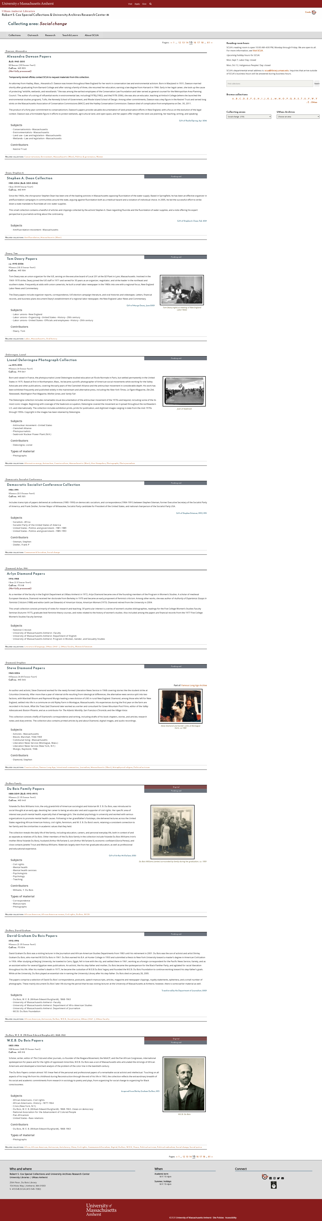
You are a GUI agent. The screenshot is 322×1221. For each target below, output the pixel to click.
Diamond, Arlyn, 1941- (17, 568)
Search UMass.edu (150, 3)
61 (208, 42)
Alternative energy (33, 463)
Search (316, 84)
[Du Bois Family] (173, 858)
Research (50, 35)
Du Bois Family (14, 783)
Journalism (85, 767)
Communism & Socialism (35, 552)
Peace (136, 1147)
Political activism (142, 767)
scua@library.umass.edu (277, 70)
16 (195, 42)
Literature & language (34, 646)
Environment (46, 156)
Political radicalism (166, 1147)
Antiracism (47, 1019)
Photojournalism (127, 463)
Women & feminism (83, 646)
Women (99, 156)
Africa (27, 1147)
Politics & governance (85, 156)
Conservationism (32, 156)
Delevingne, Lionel (16, 354)
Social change (53, 552)
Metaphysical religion (123, 767)
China (73, 1147)
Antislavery (64, 1147)
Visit (130, 4)
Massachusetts (38, 338)
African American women (53, 914)
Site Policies (218, 1217)
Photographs (113, 463)
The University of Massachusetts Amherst (28, 4)
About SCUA (92, 35)
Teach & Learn (70, 35)
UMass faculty (67, 646)
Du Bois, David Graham (18, 930)
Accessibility (230, 1217)
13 (183, 42)
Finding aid (176, 176)
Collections (15, 35)
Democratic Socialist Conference (24, 479)
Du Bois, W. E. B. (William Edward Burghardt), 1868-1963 (36, 1035)
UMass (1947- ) (53, 646)
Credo (308, 12)
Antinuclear (48, 463)
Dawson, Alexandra (16, 51)
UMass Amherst (40, 1177)
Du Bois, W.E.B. (83, 914)
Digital (176, 787)
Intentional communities (68, 767)
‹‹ (171, 42)
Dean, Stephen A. (15, 172)
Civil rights (70, 914)
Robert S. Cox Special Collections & (54, 15)
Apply (137, 4)
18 (202, 42)
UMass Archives (286, 112)
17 (198, 42)
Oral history (51, 338)
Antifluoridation (31, 237)
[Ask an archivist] (107, 15)
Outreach (33, 35)
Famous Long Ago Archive (194, 685)
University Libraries (19, 1177)
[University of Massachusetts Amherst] (123, 1210)
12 (179, 42)
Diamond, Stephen (16, 662)
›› (212, 42)
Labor (27, 338)
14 (187, 42)
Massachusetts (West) (63, 156)
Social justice (74, 1019)
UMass (314, 102)
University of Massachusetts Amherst (193, 1217)
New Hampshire (98, 463)
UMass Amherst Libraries (18, 11)
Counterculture (61, 463)
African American (32, 914)
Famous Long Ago (47, 767)
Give (144, 4)
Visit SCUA (258, 50)
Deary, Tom (12, 253)
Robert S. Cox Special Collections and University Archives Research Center (50, 1173)
